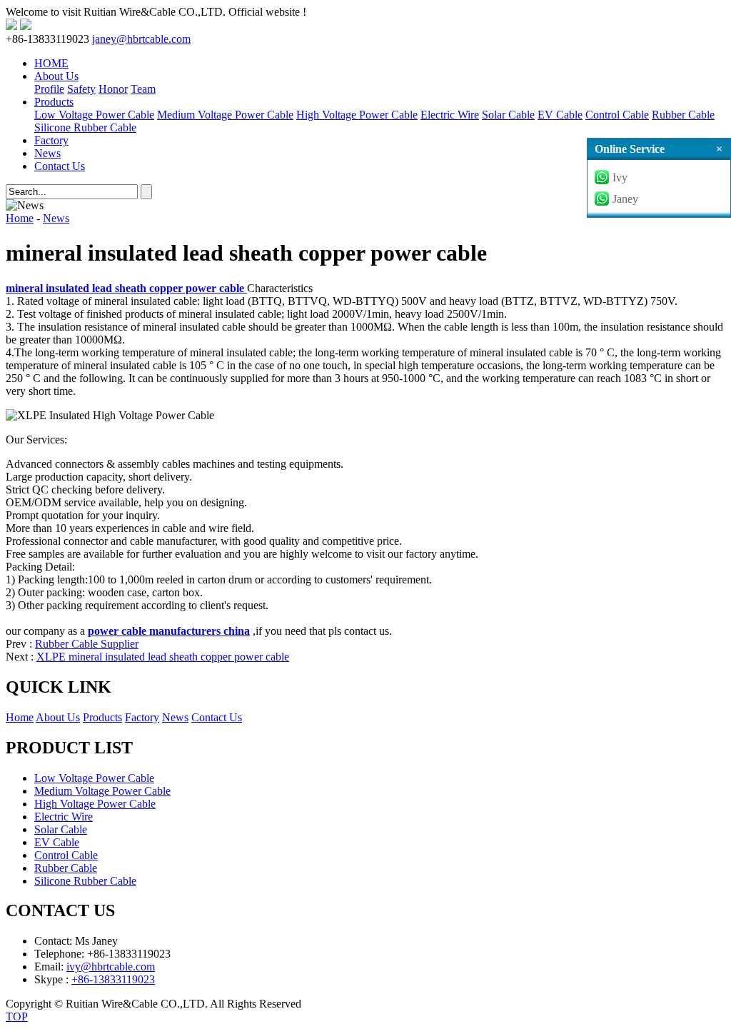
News (47, 153)
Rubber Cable (683, 115)
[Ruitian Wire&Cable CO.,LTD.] (11, 26)
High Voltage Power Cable (357, 115)
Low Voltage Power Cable (94, 115)
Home (20, 218)
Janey (625, 199)
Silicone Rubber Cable (85, 127)
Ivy (619, 177)
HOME (51, 63)
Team (143, 89)
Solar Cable (508, 115)
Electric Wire (449, 115)
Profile (49, 89)
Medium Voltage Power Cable (225, 115)
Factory (51, 140)
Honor (113, 89)
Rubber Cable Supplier (86, 644)
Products (54, 102)
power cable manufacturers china (169, 631)
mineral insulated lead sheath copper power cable (126, 288)
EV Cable (560, 115)
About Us (56, 76)
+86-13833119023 (113, 979)
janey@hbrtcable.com (141, 39)
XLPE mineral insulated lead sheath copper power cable (162, 657)
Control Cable (617, 115)
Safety (81, 89)
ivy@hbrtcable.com (110, 966)
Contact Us (59, 166)
